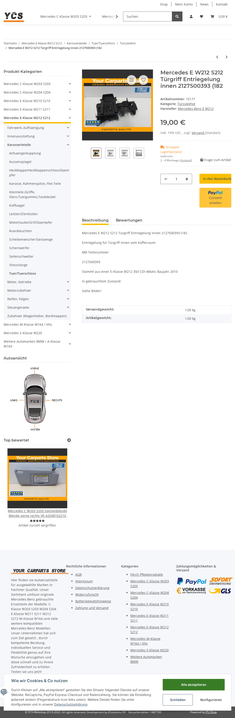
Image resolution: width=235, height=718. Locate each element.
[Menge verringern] (166, 179)
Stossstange (18, 265)
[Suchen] (177, 16)
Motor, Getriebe (19, 282)
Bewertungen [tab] (129, 220)
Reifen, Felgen (18, 299)
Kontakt (222, 4)
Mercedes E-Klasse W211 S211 (27, 109)
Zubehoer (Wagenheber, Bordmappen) (37, 316)
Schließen (178, 700)
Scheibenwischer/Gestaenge (31, 239)
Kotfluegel (17, 205)
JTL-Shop (211, 712)
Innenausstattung (21, 136)
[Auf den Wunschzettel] (143, 80)
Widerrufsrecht (87, 594)
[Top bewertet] (69, 440)
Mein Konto (184, 4)
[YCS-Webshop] (14, 16)
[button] (191, 16)
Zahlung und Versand (92, 608)
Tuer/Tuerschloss (22, 273)
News (204, 4)
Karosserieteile (19, 144)
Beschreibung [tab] (95, 220)
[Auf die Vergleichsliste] (131, 80)
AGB (78, 574)
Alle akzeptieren (193, 685)
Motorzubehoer (19, 290)
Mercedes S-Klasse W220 (23, 333)
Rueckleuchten (20, 231)
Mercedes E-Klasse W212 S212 (27, 118)
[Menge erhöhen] (187, 179)
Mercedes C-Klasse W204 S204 (27, 92)
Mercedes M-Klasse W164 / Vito (28, 324)
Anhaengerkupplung (25, 153)
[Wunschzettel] (201, 16)
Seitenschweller (21, 256)
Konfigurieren (211, 700)
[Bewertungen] (37, 520)
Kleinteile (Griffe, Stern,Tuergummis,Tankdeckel (32, 194)
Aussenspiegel (20, 162)
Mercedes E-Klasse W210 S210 (27, 101)
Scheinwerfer (19, 248)
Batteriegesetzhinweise (93, 601)
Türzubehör (186, 104)
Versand (198, 133)
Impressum (84, 581)
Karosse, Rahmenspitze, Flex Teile (35, 183)
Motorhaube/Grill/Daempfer (30, 222)
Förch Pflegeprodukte (146, 574)
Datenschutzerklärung (92, 588)
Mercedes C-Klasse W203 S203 (27, 84)
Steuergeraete (18, 307)
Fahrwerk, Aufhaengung (25, 127)
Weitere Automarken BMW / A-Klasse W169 (32, 343)
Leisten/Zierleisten (23, 214)
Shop (164, 4)
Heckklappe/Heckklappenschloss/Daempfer (39, 172)
